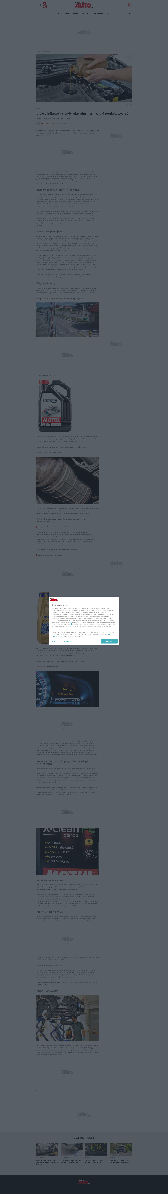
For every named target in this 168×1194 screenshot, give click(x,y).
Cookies (62, 636)
